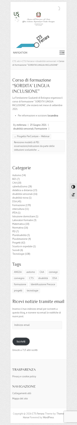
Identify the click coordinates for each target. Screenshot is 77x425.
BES (14, 179)
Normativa (17, 227)
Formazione (41, 128)
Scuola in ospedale (22, 246)
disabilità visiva (20, 197)
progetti (18, 290)
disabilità (43, 278)
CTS (31, 278)
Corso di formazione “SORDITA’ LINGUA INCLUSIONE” (31, 85)
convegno (19, 278)
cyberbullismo (19, 186)
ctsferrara (21, 125)
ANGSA (18, 272)
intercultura (18, 209)
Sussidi (16, 250)
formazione (20, 284)
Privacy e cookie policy (24, 376)
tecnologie (32, 290)
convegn (53, 272)
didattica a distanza (22, 190)
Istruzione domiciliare (23, 216)
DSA (14, 201)
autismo (30, 272)
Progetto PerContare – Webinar (32, 136)
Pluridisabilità (19, 235)
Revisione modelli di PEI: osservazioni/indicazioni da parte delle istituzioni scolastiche (34, 146)
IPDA (14, 212)
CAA (14, 182)
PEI (14, 231)
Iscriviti (21, 341)
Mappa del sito (20, 398)
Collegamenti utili (21, 393)
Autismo (16, 175)
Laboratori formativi (22, 220)
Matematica (18, 224)
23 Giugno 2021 (38, 125)
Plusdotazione (19, 238)
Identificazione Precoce (43, 284)
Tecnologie (18, 253)
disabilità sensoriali (23, 128)
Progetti (16, 242)
